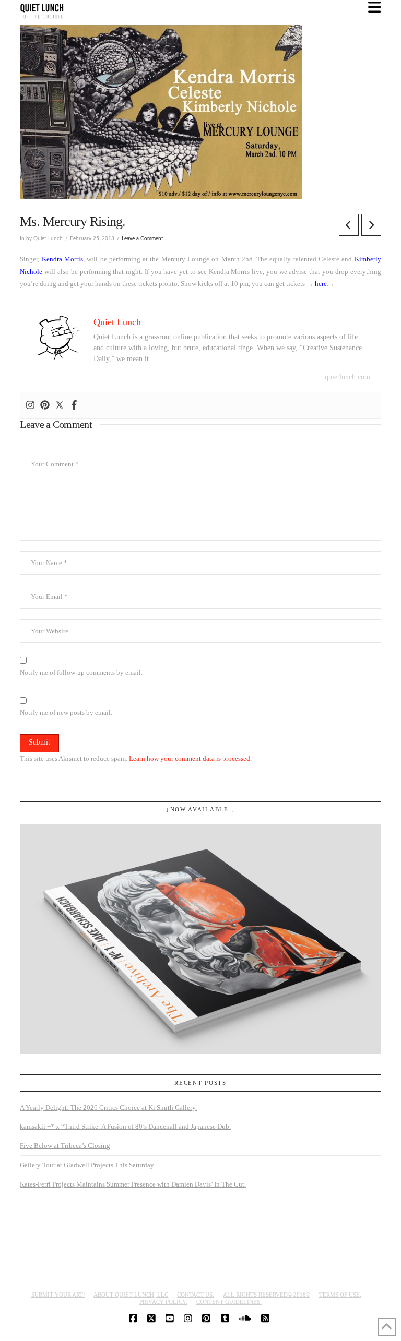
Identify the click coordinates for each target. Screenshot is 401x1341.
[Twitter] (59, 405)
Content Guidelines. (229, 1302)
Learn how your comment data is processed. (190, 758)
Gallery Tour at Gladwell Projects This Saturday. (87, 1165)
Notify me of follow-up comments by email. (81, 672)
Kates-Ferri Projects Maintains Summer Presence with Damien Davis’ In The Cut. (133, 1184)
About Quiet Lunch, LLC (130, 1294)
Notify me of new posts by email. (66, 712)
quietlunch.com (347, 377)
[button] (374, 7)
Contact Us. (195, 1294)
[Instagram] (30, 405)
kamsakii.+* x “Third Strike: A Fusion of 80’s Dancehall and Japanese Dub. (125, 1126)
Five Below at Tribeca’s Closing (65, 1146)
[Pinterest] (45, 405)
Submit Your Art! (58, 1294)
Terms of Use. (340, 1294)
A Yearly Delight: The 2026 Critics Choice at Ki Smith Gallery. (108, 1107)
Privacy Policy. (163, 1302)
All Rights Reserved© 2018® (266, 1294)
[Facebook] (74, 405)
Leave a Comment (142, 238)
